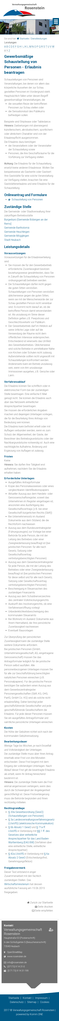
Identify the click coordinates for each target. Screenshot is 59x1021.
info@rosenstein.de (17, 962)
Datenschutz (17, 1002)
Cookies (44, 1002)
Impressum (41, 997)
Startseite (24, 38)
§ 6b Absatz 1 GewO (19, 827)
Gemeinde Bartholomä (16, 227)
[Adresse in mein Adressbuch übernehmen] (51, 930)
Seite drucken (45, 906)
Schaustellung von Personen (27, 199)
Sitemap (32, 1002)
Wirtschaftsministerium (16, 884)
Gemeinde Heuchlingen (16, 231)
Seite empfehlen (44, 910)
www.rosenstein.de (16, 956)
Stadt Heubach (12, 239)
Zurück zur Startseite (41, 902)
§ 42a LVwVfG (16, 853)
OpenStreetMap (14, 952)
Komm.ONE (36, 1014)
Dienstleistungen (39, 38)
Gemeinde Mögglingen (16, 235)
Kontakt (27, 997)
